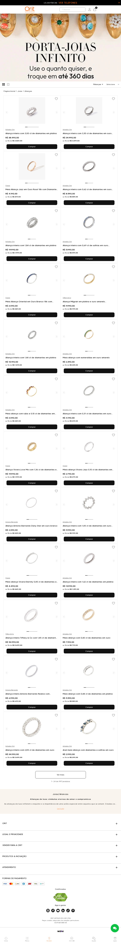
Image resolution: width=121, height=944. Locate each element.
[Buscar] (63, 9)
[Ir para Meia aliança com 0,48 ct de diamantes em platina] (89, 683)
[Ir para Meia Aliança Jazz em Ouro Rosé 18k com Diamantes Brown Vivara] (32, 179)
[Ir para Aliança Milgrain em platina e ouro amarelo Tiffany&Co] (89, 291)
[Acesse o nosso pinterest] (73, 910)
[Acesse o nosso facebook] (53, 910)
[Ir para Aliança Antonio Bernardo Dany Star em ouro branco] (32, 515)
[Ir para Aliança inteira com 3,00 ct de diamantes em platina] (32, 123)
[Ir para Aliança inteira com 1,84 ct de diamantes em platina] (32, 235)
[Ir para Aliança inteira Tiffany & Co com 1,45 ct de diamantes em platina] (32, 627)
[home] (29, 9)
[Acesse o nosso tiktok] (68, 910)
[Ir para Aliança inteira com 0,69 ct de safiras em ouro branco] (89, 235)
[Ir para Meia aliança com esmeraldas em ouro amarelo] (89, 347)
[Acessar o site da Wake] (60, 931)
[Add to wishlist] (56, 99)
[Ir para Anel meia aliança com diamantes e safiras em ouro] (89, 739)
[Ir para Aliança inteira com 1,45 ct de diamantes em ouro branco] (89, 515)
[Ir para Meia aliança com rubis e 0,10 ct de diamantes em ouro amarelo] (32, 403)
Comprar (32, 146)
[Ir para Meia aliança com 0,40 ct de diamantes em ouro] (89, 627)
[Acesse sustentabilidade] (60, 897)
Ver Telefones (68, 2)
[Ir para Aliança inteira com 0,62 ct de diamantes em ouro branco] (89, 179)
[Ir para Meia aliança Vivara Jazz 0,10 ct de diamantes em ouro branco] (89, 459)
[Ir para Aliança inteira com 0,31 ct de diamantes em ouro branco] (89, 403)
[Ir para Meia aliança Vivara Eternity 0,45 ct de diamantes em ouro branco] (32, 571)
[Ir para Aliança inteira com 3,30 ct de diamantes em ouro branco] (89, 123)
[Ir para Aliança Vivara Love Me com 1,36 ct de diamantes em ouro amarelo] (32, 459)
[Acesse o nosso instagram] (48, 910)
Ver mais (60, 775)
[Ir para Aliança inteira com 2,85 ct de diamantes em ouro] (32, 739)
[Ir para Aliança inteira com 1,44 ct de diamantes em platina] (32, 347)
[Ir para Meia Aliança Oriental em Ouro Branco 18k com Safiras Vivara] (32, 291)
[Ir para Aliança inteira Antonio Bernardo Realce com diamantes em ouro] (32, 683)
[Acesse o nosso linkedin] (63, 910)
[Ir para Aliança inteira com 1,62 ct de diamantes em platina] (89, 571)
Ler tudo (60, 808)
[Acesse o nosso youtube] (58, 910)
